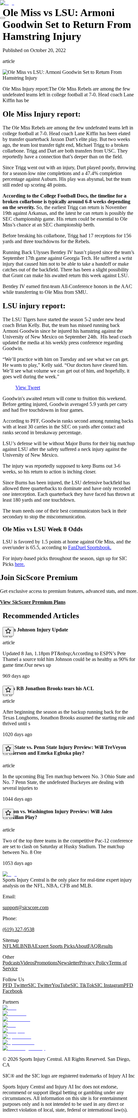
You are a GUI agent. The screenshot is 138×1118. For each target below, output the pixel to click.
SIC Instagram (109, 985)
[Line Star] (14, 1013)
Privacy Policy (94, 962)
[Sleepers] (14, 1031)
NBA (29, 946)
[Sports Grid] (17, 1036)
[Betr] (9, 1007)
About (81, 946)
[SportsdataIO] (18, 1042)
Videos (27, 962)
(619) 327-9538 (18, 929)
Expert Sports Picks (55, 946)
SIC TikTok (82, 985)
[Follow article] (8, 631)
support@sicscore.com (25, 907)
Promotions (45, 962)
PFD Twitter (15, 985)
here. (20, 564)
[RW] (9, 1025)
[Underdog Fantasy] (24, 1048)
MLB (18, 946)
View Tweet (27, 387)
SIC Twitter (40, 985)
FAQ (93, 946)
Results (105, 946)
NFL (8, 946)
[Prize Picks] (16, 1019)
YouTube (61, 985)
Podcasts (11, 962)
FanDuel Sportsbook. (89, 547)
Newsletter (68, 962)
